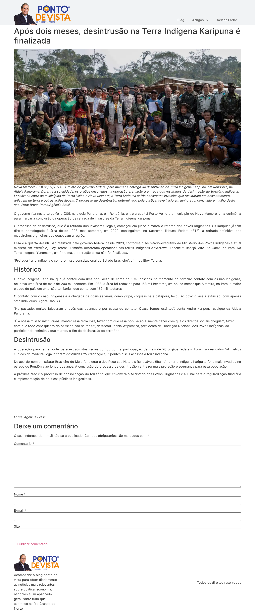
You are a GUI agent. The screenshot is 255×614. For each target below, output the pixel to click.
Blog (181, 20)
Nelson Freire (227, 20)
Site (17, 526)
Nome (20, 494)
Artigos (198, 20)
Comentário (24, 443)
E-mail (20, 510)
